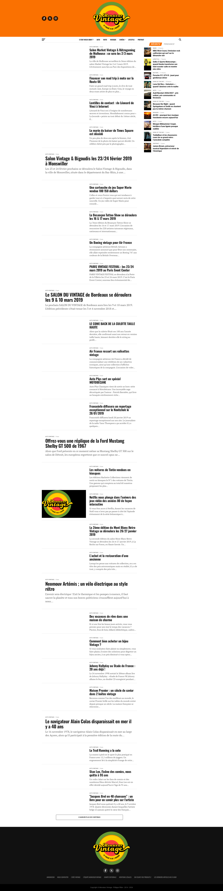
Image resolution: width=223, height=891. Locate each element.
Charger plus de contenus (89, 817)
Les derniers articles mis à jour (165, 877)
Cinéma (121, 39)
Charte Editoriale (110, 877)
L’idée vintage (75, 877)
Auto (98, 39)
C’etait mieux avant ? (86, 39)
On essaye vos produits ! (142, 877)
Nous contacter (62, 877)
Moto (105, 39)
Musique (113, 39)
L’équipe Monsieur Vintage (92, 877)
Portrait (141, 39)
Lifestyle (131, 39)
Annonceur (50, 877)
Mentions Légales (125, 877)
